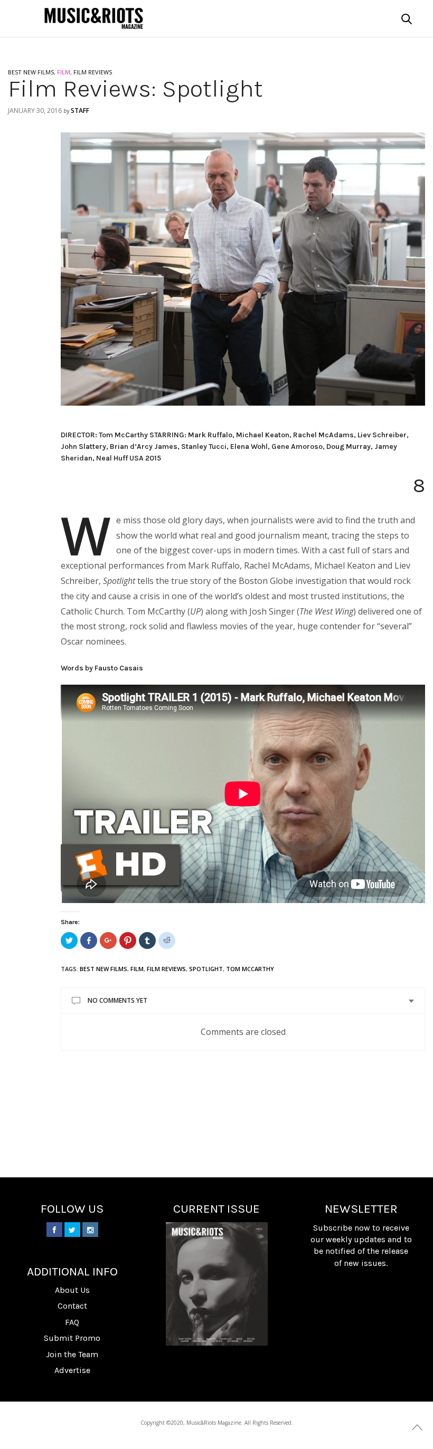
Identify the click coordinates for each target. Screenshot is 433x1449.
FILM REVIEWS (92, 72)
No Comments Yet (117, 1000)
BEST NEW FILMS (31, 72)
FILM (63, 72)
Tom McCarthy (250, 969)
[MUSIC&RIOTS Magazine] (93, 18)
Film (137, 969)
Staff (80, 110)
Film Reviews (166, 969)
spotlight (206, 969)
